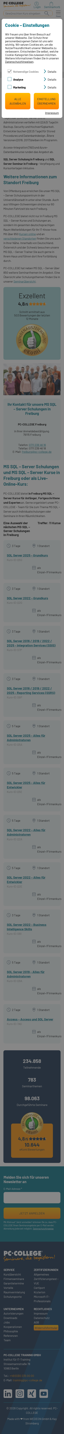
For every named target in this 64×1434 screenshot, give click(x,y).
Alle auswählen (18, 101)
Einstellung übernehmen (46, 101)
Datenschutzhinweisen (19, 61)
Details (52, 71)
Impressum (52, 112)
